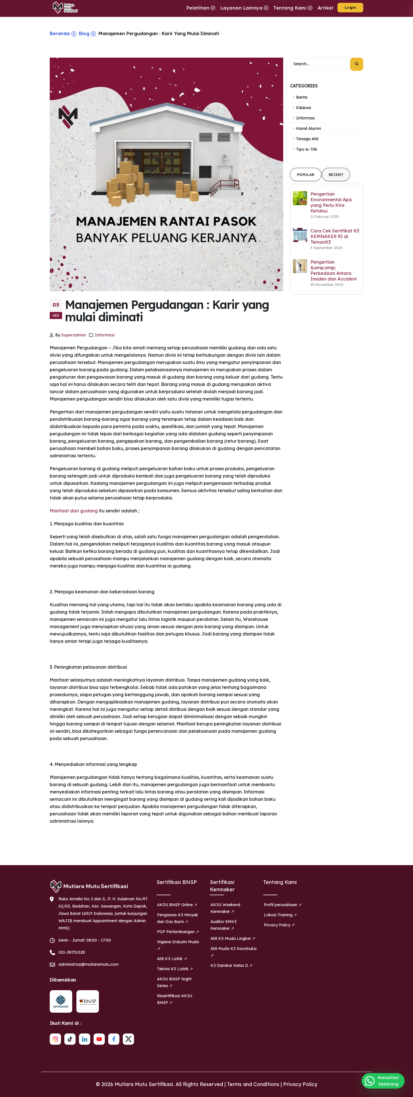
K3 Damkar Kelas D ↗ (231, 965)
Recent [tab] (336, 174)
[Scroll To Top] (403, 1090)
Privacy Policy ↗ (279, 925)
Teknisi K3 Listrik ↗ (175, 968)
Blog (84, 33)
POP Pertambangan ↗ (178, 931)
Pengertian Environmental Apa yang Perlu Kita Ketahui (331, 202)
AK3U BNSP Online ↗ (177, 904)
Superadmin (73, 335)
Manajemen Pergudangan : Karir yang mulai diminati (159, 33)
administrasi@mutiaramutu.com (88, 964)
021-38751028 (71, 952)
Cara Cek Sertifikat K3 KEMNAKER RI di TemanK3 (334, 236)
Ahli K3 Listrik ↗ (172, 958)
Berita (301, 97)
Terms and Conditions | (255, 1084)
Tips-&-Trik (306, 149)
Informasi (105, 335)
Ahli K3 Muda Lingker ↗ (232, 938)
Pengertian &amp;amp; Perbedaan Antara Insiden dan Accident (333, 270)
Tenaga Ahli (307, 138)
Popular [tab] (305, 174)
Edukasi (303, 107)
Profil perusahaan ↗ (283, 904)
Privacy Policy (300, 1084)
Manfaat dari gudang (74, 511)
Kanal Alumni (308, 128)
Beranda (60, 33)
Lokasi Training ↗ (280, 914)
